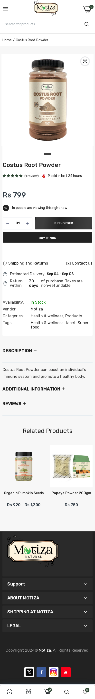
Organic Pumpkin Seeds (24, 493)
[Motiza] (46, 9)
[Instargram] (53, 672)
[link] (9, 692)
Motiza (37, 309)
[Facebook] (41, 672)
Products (73, 316)
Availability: (13, 302)
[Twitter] (29, 672)
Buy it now (48, 238)
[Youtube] (66, 672)
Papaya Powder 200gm (71, 493)
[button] (13, 176)
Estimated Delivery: (28, 274)
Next (86, 486)
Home (7, 40)
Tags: (7, 323)
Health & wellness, (48, 316)
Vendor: (10, 309)
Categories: (13, 316)
